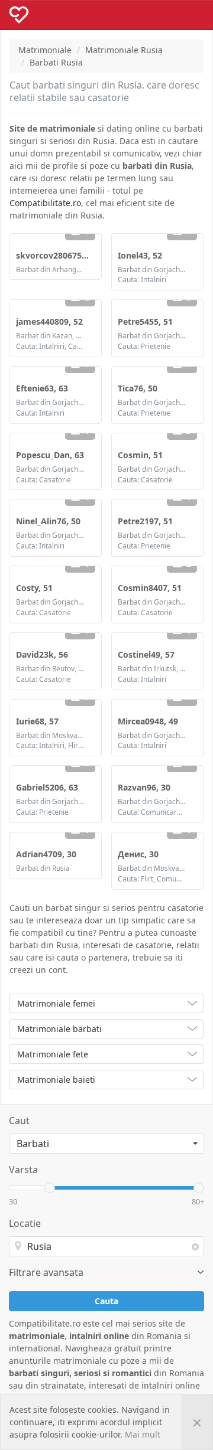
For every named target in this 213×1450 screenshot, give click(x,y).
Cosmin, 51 (140, 455)
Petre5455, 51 (145, 321)
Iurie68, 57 (37, 721)
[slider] (49, 1188)
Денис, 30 (138, 854)
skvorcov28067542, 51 (60, 255)
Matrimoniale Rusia (124, 49)
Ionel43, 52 (140, 255)
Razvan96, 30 (144, 787)
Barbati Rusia (56, 62)
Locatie (25, 1223)
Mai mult (142, 1434)
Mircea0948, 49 (148, 721)
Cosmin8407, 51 (150, 587)
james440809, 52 (49, 321)
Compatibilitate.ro (45, 202)
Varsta (23, 1169)
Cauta (106, 1301)
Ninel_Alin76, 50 (48, 521)
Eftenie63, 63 (42, 388)
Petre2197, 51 (145, 521)
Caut (19, 1120)
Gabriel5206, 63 (47, 787)
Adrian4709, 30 (46, 854)
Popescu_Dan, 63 (50, 455)
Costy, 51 (34, 587)
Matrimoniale (45, 49)
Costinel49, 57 (146, 654)
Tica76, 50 (137, 388)
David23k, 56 (42, 654)
